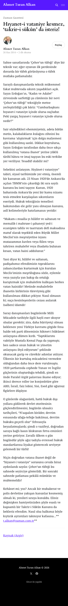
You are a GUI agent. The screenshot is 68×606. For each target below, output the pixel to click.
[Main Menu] (63, 5)
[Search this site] (56, 5)
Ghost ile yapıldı (34, 581)
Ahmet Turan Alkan (19, 4)
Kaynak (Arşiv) (13, 535)
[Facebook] (37, 573)
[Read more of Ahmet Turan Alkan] (7, 40)
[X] (31, 573)
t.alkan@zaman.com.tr (18, 521)
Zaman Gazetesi (13, 17)
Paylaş (58, 44)
